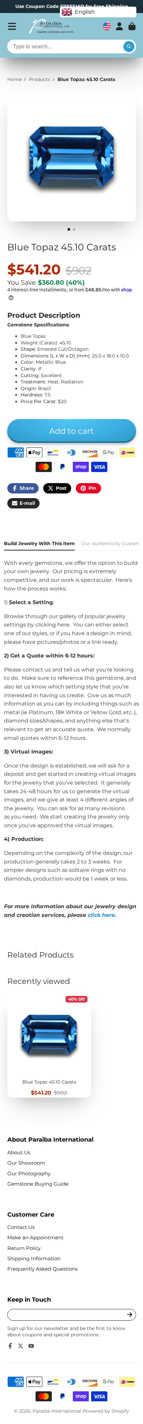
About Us (18, 1152)
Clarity (28, 369)
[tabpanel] (71, 739)
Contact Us (21, 1227)
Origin (28, 388)
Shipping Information (34, 1258)
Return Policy (24, 1248)
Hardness (31, 395)
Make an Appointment (35, 1237)
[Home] (51, 26)
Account (119, 26)
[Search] (129, 46)
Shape (28, 349)
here (63, 624)
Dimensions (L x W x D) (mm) (55, 356)
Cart (132, 26)
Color (27, 362)
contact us (37, 669)
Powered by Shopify (105, 1411)
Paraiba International (57, 1411)
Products (39, 79)
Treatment (33, 382)
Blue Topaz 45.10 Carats (49, 1045)
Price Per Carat (38, 401)
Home (14, 79)
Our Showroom (26, 1163)
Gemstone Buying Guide (38, 1184)
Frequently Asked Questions (42, 1269)
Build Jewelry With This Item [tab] (39, 543)
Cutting (30, 375)
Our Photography (29, 1173)
